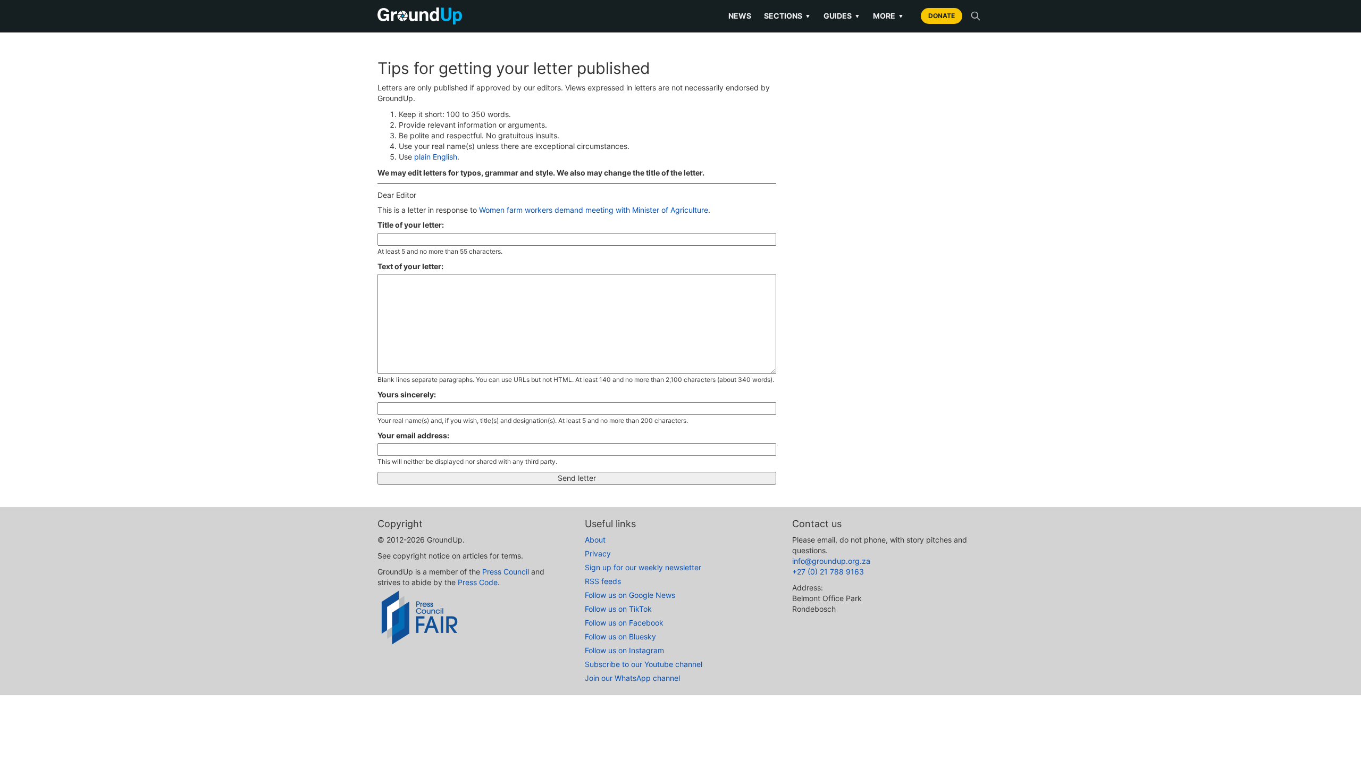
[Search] (976, 16)
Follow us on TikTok (618, 608)
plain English (435, 156)
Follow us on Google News (630, 595)
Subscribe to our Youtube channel (643, 664)
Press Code (478, 582)
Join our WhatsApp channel (632, 677)
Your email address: (413, 435)
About (595, 539)
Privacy (598, 553)
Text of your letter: (410, 266)
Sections (787, 15)
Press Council (505, 571)
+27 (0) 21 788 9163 (828, 571)
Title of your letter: (410, 224)
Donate (941, 16)
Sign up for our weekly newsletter (643, 567)
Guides (842, 15)
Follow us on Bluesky (620, 636)
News (739, 15)
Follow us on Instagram (624, 650)
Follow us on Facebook (624, 622)
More (888, 15)
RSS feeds (603, 581)
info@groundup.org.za (831, 560)
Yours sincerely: (406, 394)
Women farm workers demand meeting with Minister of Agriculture (593, 209)
